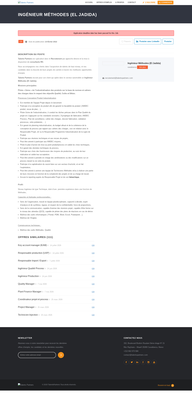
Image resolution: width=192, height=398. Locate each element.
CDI (21, 41)
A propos (119, 2)
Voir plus (142, 67)
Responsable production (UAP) (33, 253)
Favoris (127, 41)
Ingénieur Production (28, 276)
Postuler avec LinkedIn (149, 41)
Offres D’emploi (104, 2)
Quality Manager (26, 284)
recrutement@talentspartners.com (119, 78)
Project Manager (26, 307)
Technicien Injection (28, 315)
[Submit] (61, 355)
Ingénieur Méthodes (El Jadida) (144, 63)
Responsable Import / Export (32, 260)
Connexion (166, 2)
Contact (132, 2)
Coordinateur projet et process (33, 299)
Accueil (89, 2)
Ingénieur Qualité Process (31, 268)
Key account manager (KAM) (32, 245)
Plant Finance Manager (29, 291)
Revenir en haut (164, 385)
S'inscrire (150, 2)
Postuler (168, 41)
